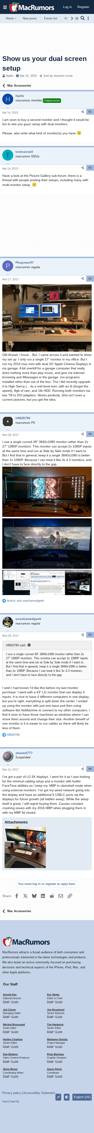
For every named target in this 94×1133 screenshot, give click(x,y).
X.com (14, 1001)
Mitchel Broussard (14, 1024)
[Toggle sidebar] (89, 18)
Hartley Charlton (13, 1039)
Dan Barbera (10, 1054)
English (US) (82, 1097)
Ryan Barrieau (55, 1054)
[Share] (82, 112)
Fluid (5, 1101)
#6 (90, 768)
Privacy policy (11, 1093)
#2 (90, 167)
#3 (90, 278)
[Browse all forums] (76, 18)
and (25, 600)
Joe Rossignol (55, 1009)
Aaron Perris (54, 1069)
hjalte (9, 75)
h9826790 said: (16, 645)
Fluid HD (14, 1101)
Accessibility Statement (39, 1093)
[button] (5, 7)
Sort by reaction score (58, 75)
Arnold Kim (10, 994)
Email (6, 1001)
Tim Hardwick (55, 1024)
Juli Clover (9, 1009)
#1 (90, 111)
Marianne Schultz (57, 1039)
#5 (90, 634)
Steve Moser (10, 1069)
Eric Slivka (53, 994)
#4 (90, 434)
